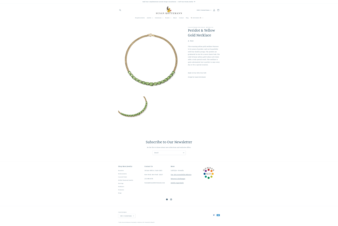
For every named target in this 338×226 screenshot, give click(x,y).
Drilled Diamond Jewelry (125, 180)
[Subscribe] (183, 153)
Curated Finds (122, 177)
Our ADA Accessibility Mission (181, 174)
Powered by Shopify (149, 222)
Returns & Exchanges (178, 178)
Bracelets (121, 170)
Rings (120, 193)
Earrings (120, 183)
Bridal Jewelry (122, 173)
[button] (120, 10)
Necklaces (121, 186)
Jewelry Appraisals (177, 183)
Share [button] (192, 41)
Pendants (121, 190)
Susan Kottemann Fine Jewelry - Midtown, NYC (133, 222)
